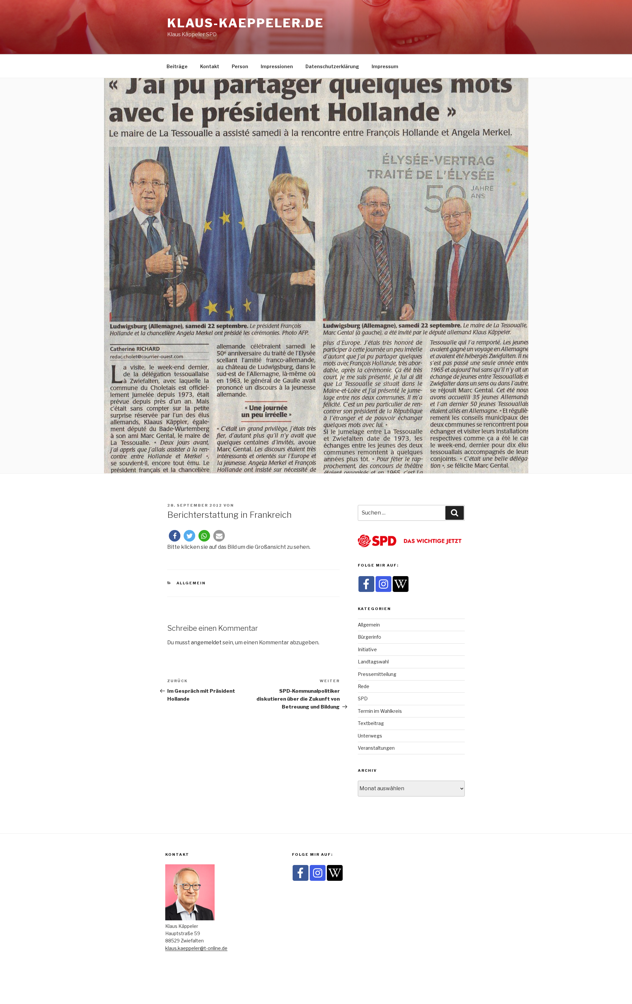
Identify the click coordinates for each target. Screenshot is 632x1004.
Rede (363, 686)
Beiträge (177, 66)
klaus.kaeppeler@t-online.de (196, 948)
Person (240, 66)
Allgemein (191, 583)
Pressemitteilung (377, 674)
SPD (363, 698)
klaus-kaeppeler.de (245, 23)
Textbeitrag (371, 723)
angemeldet (206, 642)
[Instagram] (383, 584)
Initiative (367, 649)
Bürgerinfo (369, 637)
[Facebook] (366, 584)
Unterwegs (370, 736)
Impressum (385, 66)
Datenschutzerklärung (332, 66)
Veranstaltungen (376, 748)
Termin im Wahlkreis (380, 711)
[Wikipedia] (400, 584)
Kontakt (209, 66)
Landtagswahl (373, 661)
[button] (174, 536)
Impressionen (277, 66)
